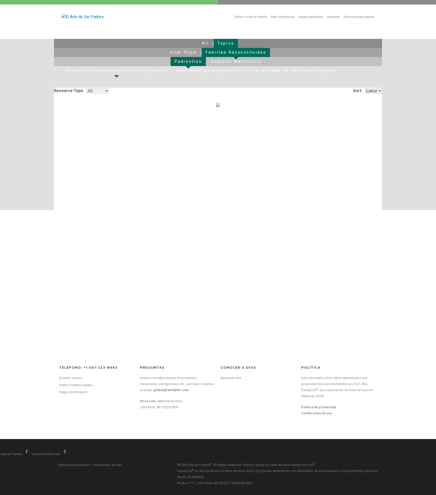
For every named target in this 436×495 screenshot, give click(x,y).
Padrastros (188, 61)
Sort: (357, 90)
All (205, 43)
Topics (225, 43)
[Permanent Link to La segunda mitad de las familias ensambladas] (106, 131)
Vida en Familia (16, 454)
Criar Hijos (183, 52)
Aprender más (231, 378)
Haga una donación (73, 392)
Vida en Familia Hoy (50, 454)
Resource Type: (69, 90)
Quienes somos (70, 378)
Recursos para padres (359, 17)
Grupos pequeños (310, 17)
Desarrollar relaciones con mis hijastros (116, 70)
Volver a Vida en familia (250, 17)
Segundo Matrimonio (236, 61)
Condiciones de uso (316, 413)
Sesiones (333, 17)
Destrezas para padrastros (210, 70)
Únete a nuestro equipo (76, 385)
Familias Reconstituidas (235, 52)
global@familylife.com (171, 390)
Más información (283, 17)
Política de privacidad (318, 407)
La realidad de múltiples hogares (294, 70)
